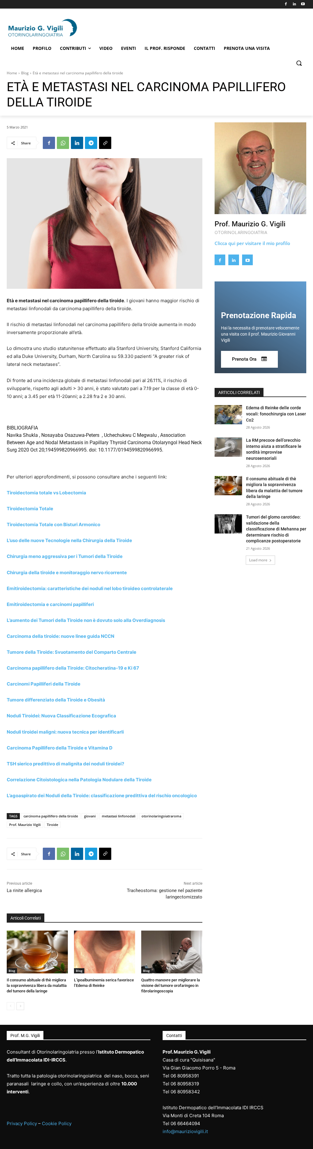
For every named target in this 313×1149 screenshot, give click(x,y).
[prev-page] (10, 1006)
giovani (90, 816)
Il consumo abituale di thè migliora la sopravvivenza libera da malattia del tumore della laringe (37, 985)
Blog (25, 73)
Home (12, 73)
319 (195, 1084)
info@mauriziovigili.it (185, 1131)
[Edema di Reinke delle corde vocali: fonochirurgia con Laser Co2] (228, 414)
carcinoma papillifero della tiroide (51, 816)
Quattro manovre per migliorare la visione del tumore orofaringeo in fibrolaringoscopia (170, 985)
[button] (299, 63)
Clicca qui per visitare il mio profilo (252, 243)
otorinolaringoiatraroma (161, 816)
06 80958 (181, 1084)
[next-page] (20, 1006)
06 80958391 (185, 1076)
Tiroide (52, 824)
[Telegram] (91, 143)
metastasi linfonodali (118, 816)
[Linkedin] (294, 4)
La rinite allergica (24, 890)
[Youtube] (302, 4)
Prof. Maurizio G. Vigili (250, 224)
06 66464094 (185, 1123)
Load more (258, 560)
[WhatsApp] (63, 143)
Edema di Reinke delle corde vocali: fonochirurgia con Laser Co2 (276, 413)
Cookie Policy (57, 1123)
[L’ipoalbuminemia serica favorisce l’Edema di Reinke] (104, 952)
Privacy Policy (22, 1123)
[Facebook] (285, 4)
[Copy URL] (105, 143)
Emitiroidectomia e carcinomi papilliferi (50, 604)
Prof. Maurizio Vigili (25, 824)
